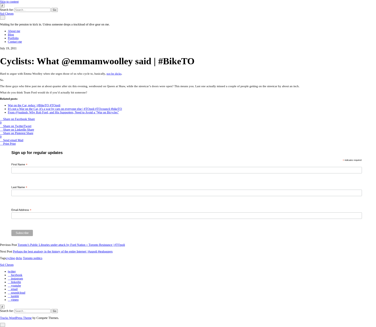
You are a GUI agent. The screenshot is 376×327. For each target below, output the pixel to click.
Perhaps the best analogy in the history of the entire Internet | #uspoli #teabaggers (63, 251)
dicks (19, 258)
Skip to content (9, 1)
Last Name (19, 187)
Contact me (15, 41)
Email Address (21, 210)
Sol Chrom (7, 13)
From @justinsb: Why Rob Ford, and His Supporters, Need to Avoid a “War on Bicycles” (63, 112)
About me (14, 31)
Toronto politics (32, 258)
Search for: (7, 9)
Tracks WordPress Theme (16, 318)
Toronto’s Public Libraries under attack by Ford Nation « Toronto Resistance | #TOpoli (71, 244)
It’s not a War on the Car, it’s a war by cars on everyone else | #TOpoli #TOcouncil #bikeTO (65, 109)
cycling (10, 258)
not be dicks (114, 73)
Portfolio (13, 38)
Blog (11, 34)
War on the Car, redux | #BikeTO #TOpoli (34, 105)
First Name (19, 164)
